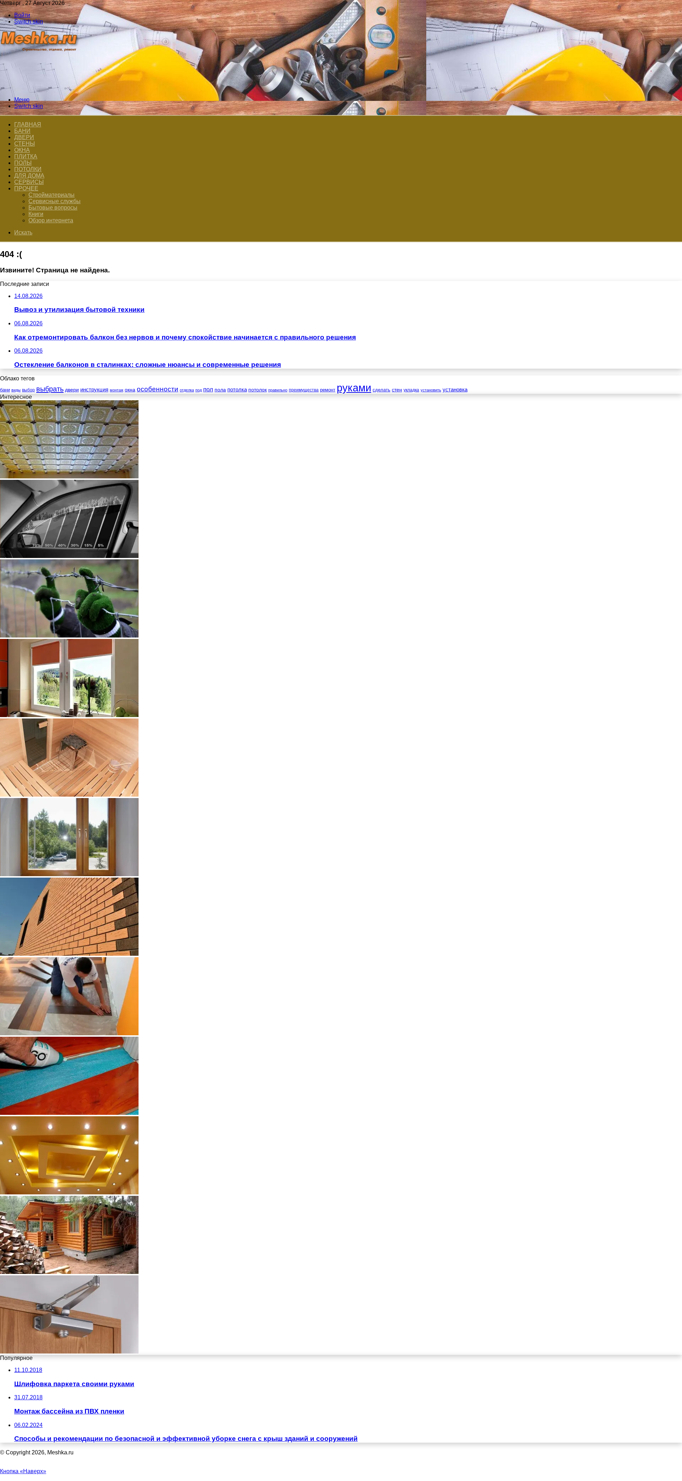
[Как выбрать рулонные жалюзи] (69, 715)
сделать (381, 389)
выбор (28, 390)
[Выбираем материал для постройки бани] (69, 1272)
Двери (24, 137)
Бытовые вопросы (52, 208)
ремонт (327, 389)
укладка (411, 390)
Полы (23, 163)
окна (130, 389)
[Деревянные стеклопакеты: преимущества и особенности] (69, 874)
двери (72, 389)
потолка (237, 389)
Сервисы (29, 182)
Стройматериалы (51, 195)
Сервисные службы (54, 201)
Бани (22, 131)
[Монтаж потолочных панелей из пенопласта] (69, 476)
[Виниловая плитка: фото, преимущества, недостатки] (69, 1033)
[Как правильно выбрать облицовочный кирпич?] (69, 954)
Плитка (25, 156)
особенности (157, 389)
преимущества (304, 389)
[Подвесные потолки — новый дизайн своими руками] (69, 1192)
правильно (277, 390)
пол (208, 389)
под (198, 390)
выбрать (50, 389)
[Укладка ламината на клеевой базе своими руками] (69, 1113)
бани (5, 389)
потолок (257, 389)
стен (397, 389)
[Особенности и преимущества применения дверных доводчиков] (69, 1352)
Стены (24, 144)
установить (431, 390)
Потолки (28, 169)
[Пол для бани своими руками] (69, 795)
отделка (187, 390)
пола (220, 389)
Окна (22, 150)
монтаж (116, 390)
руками (354, 388)
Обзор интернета (50, 220)
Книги (35, 214)
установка (455, 389)
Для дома (29, 176)
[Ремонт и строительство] (40, 88)
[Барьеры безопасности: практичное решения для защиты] (69, 636)
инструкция (94, 389)
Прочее (26, 188)
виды (16, 390)
